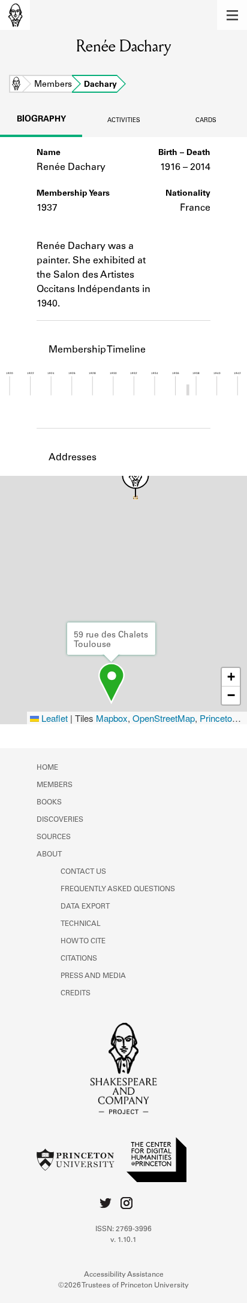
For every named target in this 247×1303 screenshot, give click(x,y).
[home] (15, 15)
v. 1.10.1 (123, 1240)
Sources (54, 837)
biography (41, 120)
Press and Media (93, 976)
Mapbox (112, 718)
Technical (81, 924)
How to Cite (83, 941)
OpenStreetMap (163, 718)
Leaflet (53, 718)
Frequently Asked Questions (118, 889)
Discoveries (60, 820)
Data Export (85, 906)
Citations (79, 958)
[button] (232, 15)
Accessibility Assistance (124, 1274)
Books (49, 802)
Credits (76, 993)
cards (205, 121)
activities (123, 121)
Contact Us (83, 872)
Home (16, 85)
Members (53, 85)
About (49, 854)
